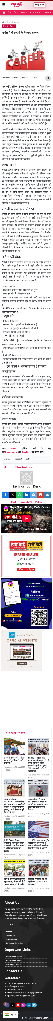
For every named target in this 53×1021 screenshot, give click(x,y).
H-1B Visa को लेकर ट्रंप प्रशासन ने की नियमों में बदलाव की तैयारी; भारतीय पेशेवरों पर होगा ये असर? (38, 844)
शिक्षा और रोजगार (13, 22)
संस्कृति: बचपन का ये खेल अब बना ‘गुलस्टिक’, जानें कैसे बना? (14, 761)
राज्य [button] (23, 12)
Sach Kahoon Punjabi (14, 960)
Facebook (11, 452)
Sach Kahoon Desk (26, 487)
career (7, 459)
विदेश (16, 12)
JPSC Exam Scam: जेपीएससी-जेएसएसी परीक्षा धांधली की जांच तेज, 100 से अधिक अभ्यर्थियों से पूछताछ (14, 846)
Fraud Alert (36, 12)
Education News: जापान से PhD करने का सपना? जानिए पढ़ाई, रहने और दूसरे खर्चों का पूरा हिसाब (38, 804)
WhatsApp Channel (13, 964)
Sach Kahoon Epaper (14, 957)
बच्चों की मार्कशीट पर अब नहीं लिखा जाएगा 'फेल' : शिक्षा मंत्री (37, 882)
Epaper (40, 4)
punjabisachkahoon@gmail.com (20, 995)
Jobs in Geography (22, 459)
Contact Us (10, 935)
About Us (9, 931)
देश (9, 12)
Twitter (26, 452)
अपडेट (14, 448)
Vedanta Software (43, 1018)
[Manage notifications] (5, 1004)
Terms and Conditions (14, 943)
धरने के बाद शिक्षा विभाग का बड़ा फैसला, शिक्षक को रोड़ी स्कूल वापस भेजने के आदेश (14, 882)
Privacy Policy (11, 939)
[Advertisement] (26, 699)
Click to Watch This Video (26, 502)
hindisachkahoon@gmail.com (28, 992)
